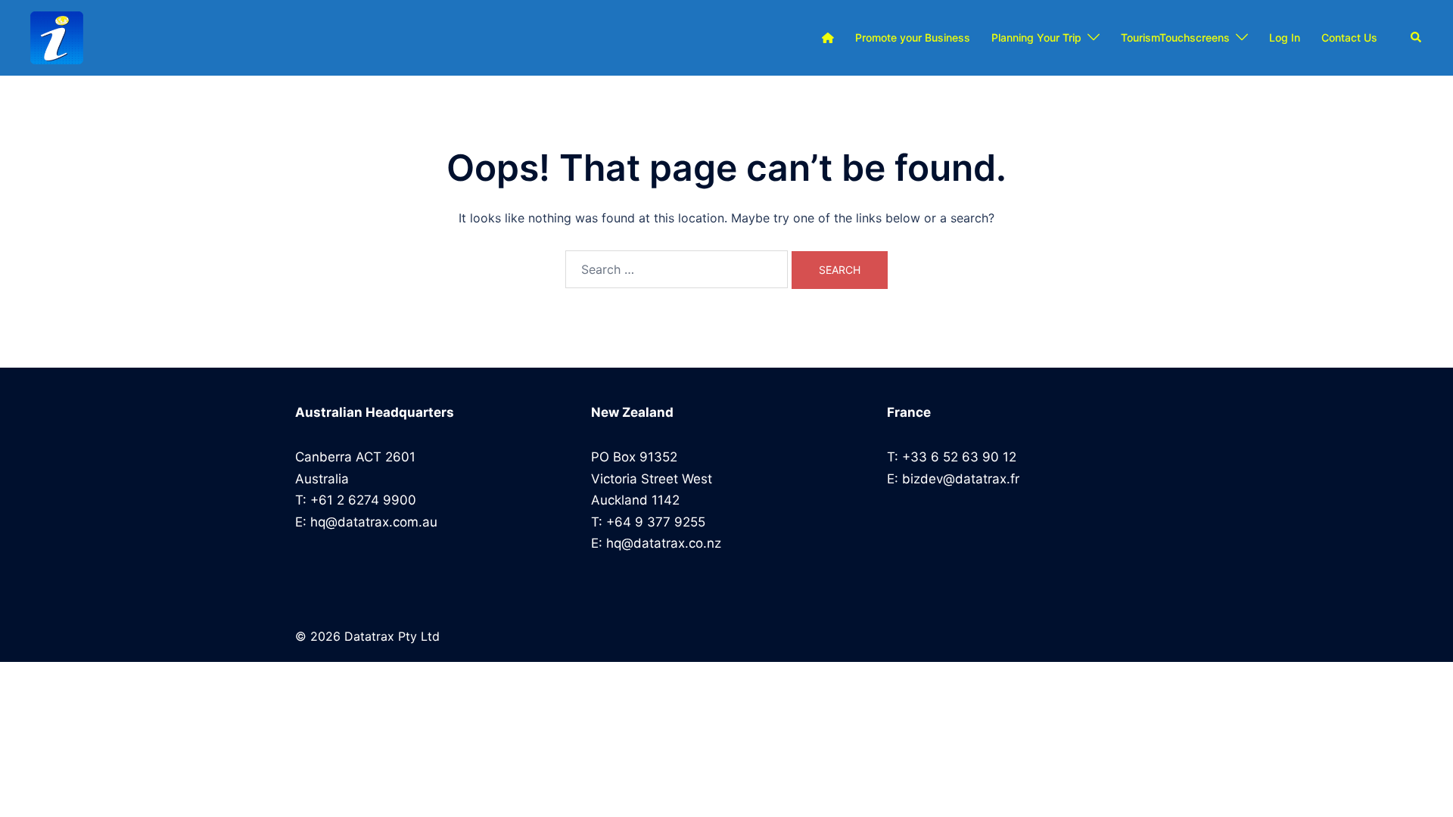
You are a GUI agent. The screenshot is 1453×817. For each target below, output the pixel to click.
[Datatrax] (56, 37)
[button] (1417, 38)
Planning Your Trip (1036, 37)
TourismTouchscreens (1175, 37)
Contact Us (1349, 37)
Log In (1284, 37)
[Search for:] (676, 269)
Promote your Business (912, 37)
